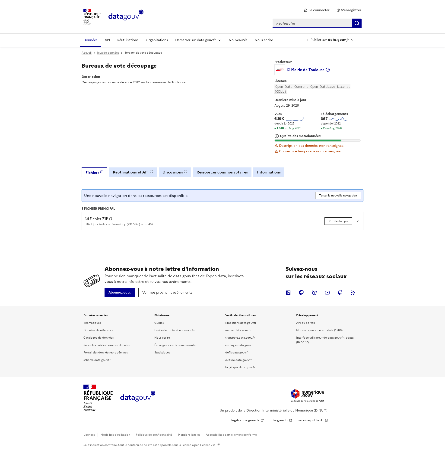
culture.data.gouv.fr (238, 360)
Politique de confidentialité (154, 435)
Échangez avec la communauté (175, 345)
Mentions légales (189, 435)
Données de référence (98, 330)
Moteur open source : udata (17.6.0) (319, 330)
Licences (89, 435)
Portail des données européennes (105, 352)
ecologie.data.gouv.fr (239, 345)
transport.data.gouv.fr (240, 338)
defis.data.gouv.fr (237, 352)
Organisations (157, 40)
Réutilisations (127, 40)
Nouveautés (238, 40)
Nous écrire (264, 40)
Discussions (174, 172)
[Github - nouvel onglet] (340, 292)
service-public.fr (311, 420)
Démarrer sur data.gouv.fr (195, 40)
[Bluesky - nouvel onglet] (314, 292)
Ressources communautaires (222, 172)
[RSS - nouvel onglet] (353, 292)
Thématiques (92, 323)
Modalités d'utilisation (115, 435)
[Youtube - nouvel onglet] (327, 292)
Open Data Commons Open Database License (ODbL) (312, 89)
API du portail (305, 323)
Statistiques (162, 352)
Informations (269, 172)
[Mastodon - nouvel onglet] (301, 292)
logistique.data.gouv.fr (240, 367)
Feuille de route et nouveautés (174, 330)
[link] (317, 10)
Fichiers (94, 172)
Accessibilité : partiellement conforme (231, 435)
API (107, 40)
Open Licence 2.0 (203, 445)
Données (90, 40)
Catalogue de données (98, 338)
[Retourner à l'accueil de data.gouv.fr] (125, 16)
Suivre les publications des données (106, 345)
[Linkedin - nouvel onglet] (288, 292)
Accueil (87, 53)
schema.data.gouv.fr (97, 360)
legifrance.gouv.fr (245, 420)
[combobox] (317, 23)
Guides (159, 323)
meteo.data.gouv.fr (238, 330)
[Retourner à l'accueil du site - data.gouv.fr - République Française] (137, 397)
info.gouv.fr (279, 420)
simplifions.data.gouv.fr (240, 323)
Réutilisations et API (133, 172)
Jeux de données (108, 53)
